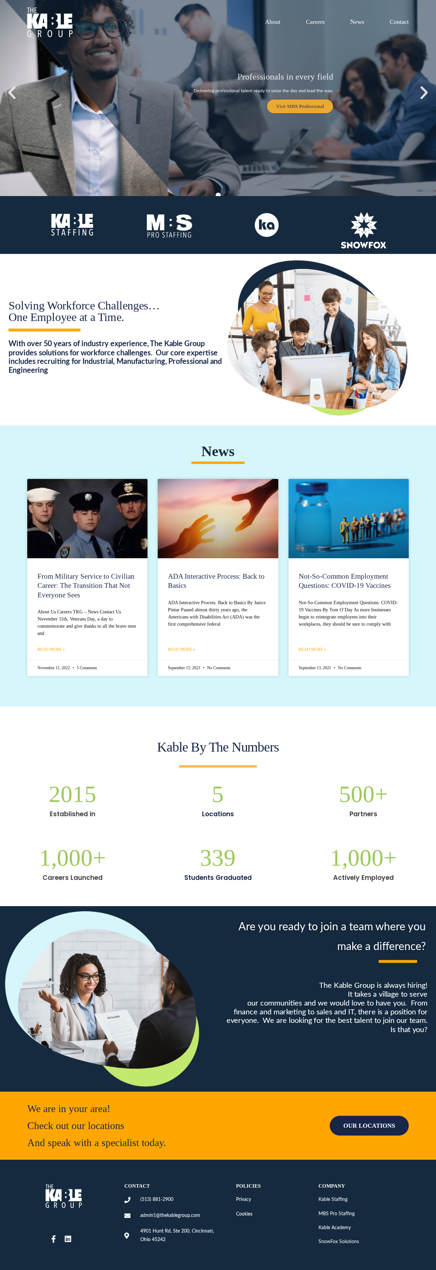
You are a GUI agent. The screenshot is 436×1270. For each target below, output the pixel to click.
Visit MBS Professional (318, 113)
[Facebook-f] (53, 1239)
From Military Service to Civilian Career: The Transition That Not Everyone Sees (86, 585)
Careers (315, 21)
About (272, 21)
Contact (399, 21)
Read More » (51, 649)
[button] (11, 92)
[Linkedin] (68, 1239)
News (357, 21)
